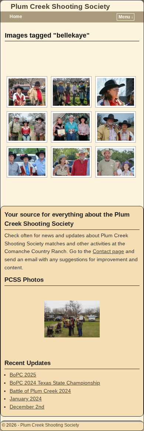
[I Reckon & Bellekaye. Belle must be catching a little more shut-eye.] (115, 127)
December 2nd (27, 407)
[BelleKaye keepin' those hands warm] (115, 92)
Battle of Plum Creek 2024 (40, 391)
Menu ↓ (126, 17)
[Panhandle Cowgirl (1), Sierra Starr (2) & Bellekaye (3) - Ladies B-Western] (71, 127)
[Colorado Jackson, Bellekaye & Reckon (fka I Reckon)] (26, 127)
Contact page (108, 251)
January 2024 (26, 399)
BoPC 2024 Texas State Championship (55, 383)
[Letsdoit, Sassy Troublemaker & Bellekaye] (115, 162)
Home (16, 16)
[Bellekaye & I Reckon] (26, 92)
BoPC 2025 (23, 375)
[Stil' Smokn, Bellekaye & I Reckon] (26, 162)
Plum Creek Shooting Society (60, 6)
